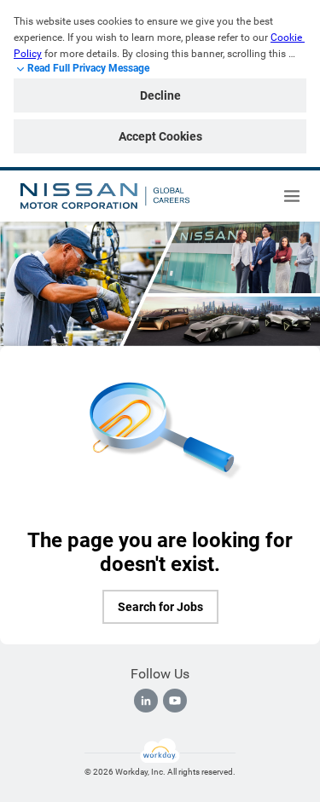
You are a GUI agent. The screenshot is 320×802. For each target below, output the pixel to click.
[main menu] (292, 196)
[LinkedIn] (146, 701)
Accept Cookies (160, 136)
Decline (160, 95)
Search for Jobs (160, 607)
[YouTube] (175, 701)
